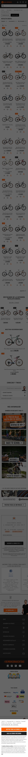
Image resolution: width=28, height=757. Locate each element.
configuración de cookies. (9, 724)
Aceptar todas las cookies (13, 729)
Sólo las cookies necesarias (14, 733)
